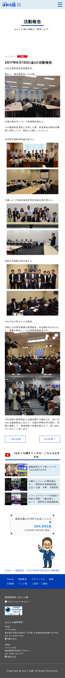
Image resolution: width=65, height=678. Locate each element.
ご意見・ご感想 (39, 583)
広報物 (10, 583)
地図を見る (12, 639)
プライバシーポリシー (18, 601)
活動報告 (19, 570)
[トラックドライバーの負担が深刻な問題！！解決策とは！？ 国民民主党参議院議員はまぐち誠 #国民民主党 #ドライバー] (16, 498)
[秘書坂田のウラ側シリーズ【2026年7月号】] (16, 470)
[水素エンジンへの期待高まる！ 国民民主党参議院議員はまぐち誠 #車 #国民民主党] (16, 484)
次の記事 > (49, 439)
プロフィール (38, 579)
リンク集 (22, 583)
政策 (51, 579)
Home (8, 570)
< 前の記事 (15, 439)
